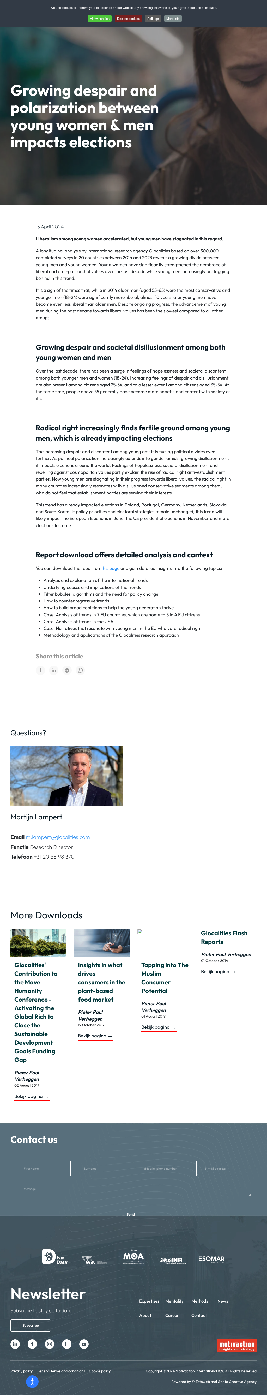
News (222, 1301)
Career (172, 1315)
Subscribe (30, 1325)
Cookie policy (100, 1371)
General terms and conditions (61, 1371)
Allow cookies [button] (100, 18)
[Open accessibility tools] (32, 1381)
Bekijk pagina (28, 1096)
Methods (199, 1301)
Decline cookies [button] (128, 18)
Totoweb (203, 1381)
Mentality (174, 1301)
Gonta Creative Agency (237, 1381)
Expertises (149, 1301)
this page (110, 568)
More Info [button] (173, 18)
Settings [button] (153, 18)
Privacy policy (21, 1371)
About (145, 1315)
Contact (199, 1315)
